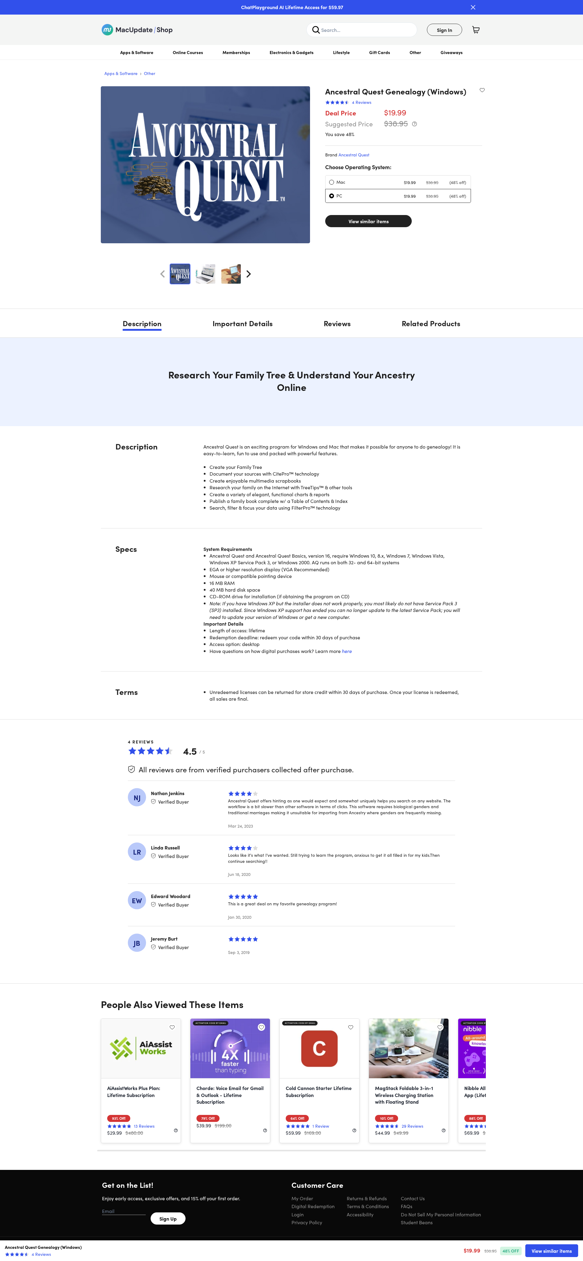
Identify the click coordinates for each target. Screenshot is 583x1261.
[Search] (316, 30)
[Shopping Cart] (475, 30)
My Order (302, 1198)
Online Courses (188, 52)
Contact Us (413, 1198)
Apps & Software (136, 52)
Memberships (236, 52)
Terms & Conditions (368, 1206)
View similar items (369, 221)
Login (298, 1214)
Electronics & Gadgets (292, 52)
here (347, 651)
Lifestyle (341, 52)
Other (415, 52)
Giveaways (452, 52)
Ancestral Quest (354, 155)
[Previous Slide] (162, 274)
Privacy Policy (307, 1222)
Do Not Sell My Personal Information (441, 1214)
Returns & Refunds (367, 1198)
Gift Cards (379, 52)
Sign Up (168, 1218)
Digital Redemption (313, 1206)
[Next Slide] (248, 274)
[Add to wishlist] (482, 90)
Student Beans (417, 1222)
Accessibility (360, 1214)
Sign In (444, 29)
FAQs (406, 1206)
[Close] (473, 7)
